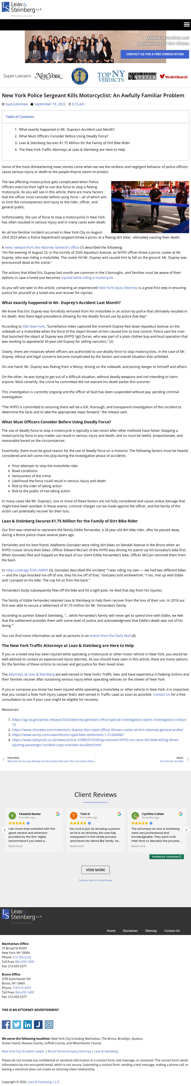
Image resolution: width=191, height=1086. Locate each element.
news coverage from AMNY (27, 570)
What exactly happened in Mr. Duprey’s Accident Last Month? (67, 129)
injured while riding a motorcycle (87, 277)
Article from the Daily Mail (110, 635)
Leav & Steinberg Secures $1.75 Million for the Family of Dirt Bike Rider (74, 143)
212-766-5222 (21, 957)
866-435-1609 (24, 962)
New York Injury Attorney (117, 287)
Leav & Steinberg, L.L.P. (44, 1082)
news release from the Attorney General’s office (42, 247)
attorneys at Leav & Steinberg (31, 674)
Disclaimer (130, 931)
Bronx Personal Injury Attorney (69, 1051)
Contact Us (161, 694)
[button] (187, 24)
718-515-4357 (21, 988)
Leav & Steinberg (106, 1051)
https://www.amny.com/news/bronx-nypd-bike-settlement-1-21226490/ (68, 734)
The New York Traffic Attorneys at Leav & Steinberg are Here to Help (72, 149)
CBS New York (34, 326)
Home (111, 931)
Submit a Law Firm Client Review (95, 880)
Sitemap (151, 931)
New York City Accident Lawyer (23, 1051)
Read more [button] (16, 846)
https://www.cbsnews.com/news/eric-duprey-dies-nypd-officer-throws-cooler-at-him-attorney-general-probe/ (97, 729)
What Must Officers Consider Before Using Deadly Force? (63, 136)
